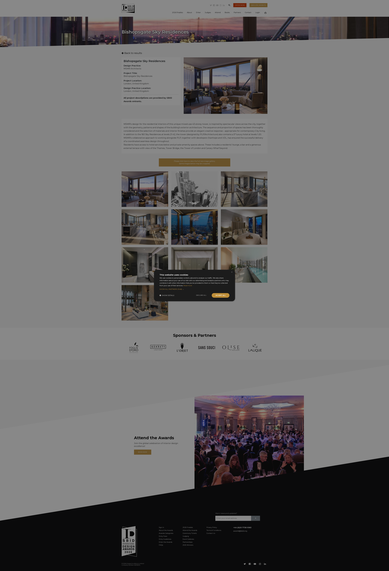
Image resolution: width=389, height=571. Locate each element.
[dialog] (194, 285)
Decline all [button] (201, 295)
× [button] (231, 272)
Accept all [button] (221, 295)
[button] (194, 289)
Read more (187, 286)
